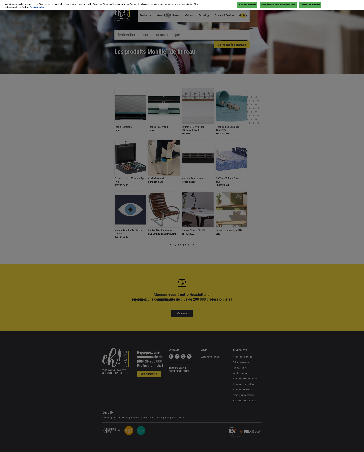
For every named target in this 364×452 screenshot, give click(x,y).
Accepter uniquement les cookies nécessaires (278, 5)
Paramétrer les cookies (247, 5)
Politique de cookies (37, 7)
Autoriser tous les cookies (310, 5)
